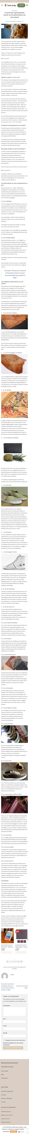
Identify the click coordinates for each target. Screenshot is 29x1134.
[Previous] (1, 943)
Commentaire (6, 1005)
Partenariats (4, 1078)
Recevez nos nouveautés (9, 1063)
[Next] (28, 943)
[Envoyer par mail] (16, 961)
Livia (22, 21)
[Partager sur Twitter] (13, 961)
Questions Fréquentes (7, 1091)
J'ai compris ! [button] (13, 1131)
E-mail (5, 1025)
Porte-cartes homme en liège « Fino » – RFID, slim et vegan (7, 947)
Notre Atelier (4, 1071)
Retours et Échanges (6, 1098)
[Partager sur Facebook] (10, 961)
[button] (12, 1)
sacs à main (22, 432)
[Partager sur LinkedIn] (21, 961)
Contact (3, 1102)
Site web (5, 1033)
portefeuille (15, 432)
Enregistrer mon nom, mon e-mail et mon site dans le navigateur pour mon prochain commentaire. (14, 1042)
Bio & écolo (14, 10)
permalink (14, 968)
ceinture (9, 432)
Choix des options (6, 952)
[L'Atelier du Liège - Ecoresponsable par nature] (10, 5)
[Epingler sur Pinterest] (18, 961)
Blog (2, 1074)
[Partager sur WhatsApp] (7, 961)
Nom (4, 1018)
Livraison (3, 1094)
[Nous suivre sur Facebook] (14, 1)
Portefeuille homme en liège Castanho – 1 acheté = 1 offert (21, 947)
